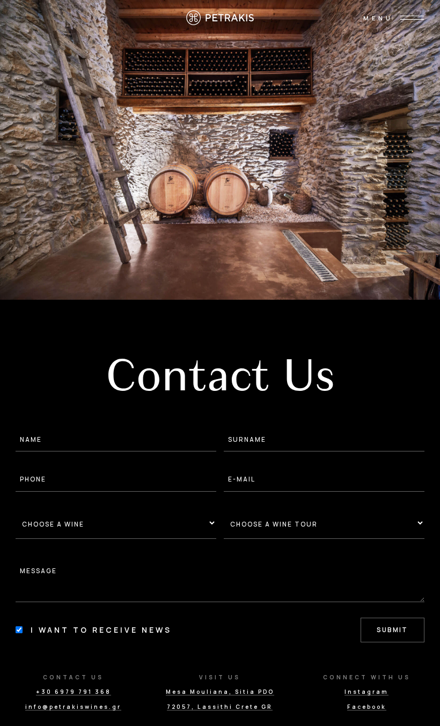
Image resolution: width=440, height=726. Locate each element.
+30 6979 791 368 (73, 691)
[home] (220, 17)
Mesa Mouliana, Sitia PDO (220, 691)
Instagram (366, 691)
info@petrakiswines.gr (73, 706)
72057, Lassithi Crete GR (220, 706)
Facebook (366, 706)
